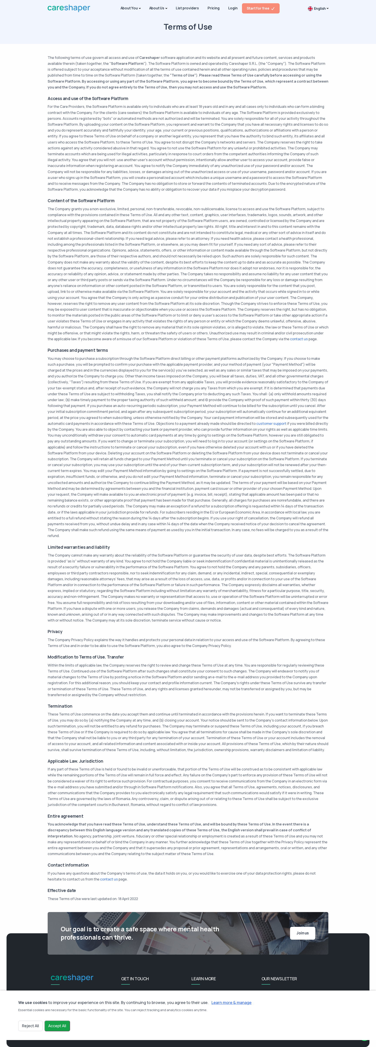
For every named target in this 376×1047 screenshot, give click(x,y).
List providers (187, 8)
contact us (299, 339)
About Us (156, 8)
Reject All (30, 1025)
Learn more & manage (232, 1002)
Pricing (214, 8)
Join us (303, 933)
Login (233, 8)
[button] (318, 8)
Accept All (57, 1025)
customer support (271, 423)
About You (129, 8)
